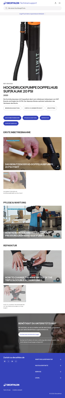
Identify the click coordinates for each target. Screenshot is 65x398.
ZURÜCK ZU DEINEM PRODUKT (33, 108)
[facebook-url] (4, 361)
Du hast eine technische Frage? (29, 334)
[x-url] (8, 361)
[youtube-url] (12, 361)
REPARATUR (45, 118)
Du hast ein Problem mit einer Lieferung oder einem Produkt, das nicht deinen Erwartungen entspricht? (39, 341)
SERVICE (38, 371)
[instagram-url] (16, 361)
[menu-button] (60, 3)
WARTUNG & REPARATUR (44, 359)
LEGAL (37, 378)
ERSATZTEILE (51, 108)
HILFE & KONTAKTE (41, 365)
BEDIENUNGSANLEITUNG (12, 108)
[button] (14, 183)
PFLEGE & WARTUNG (30, 118)
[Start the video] (58, 166)
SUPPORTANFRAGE (11, 123)
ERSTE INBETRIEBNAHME (12, 118)
